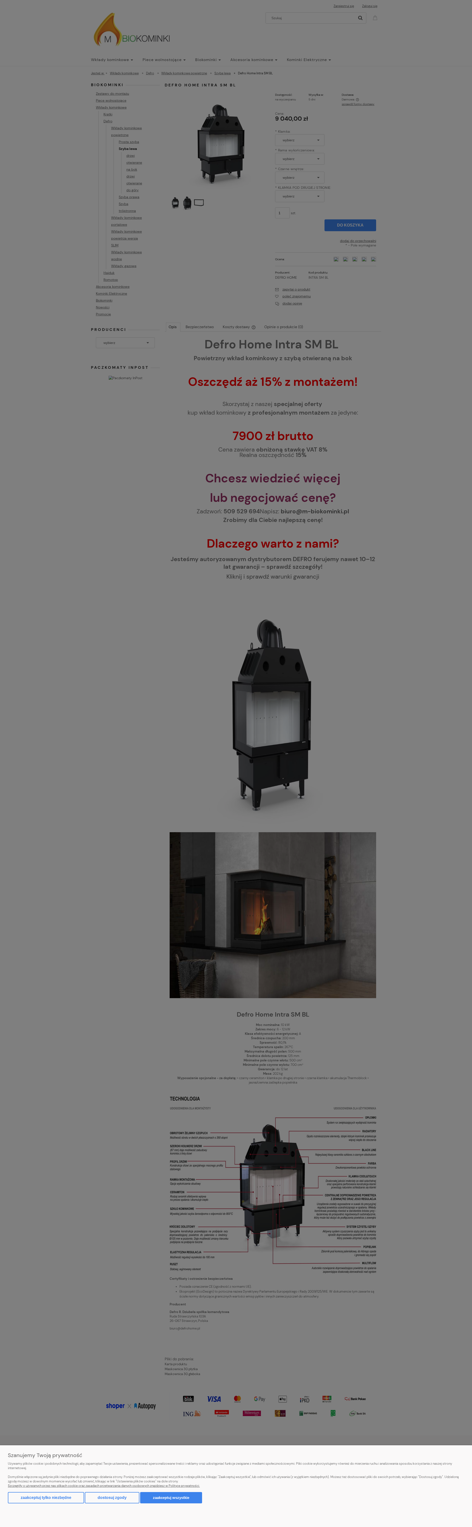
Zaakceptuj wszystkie (171, 1497)
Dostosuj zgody (112, 1497)
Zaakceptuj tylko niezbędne (46, 1497)
